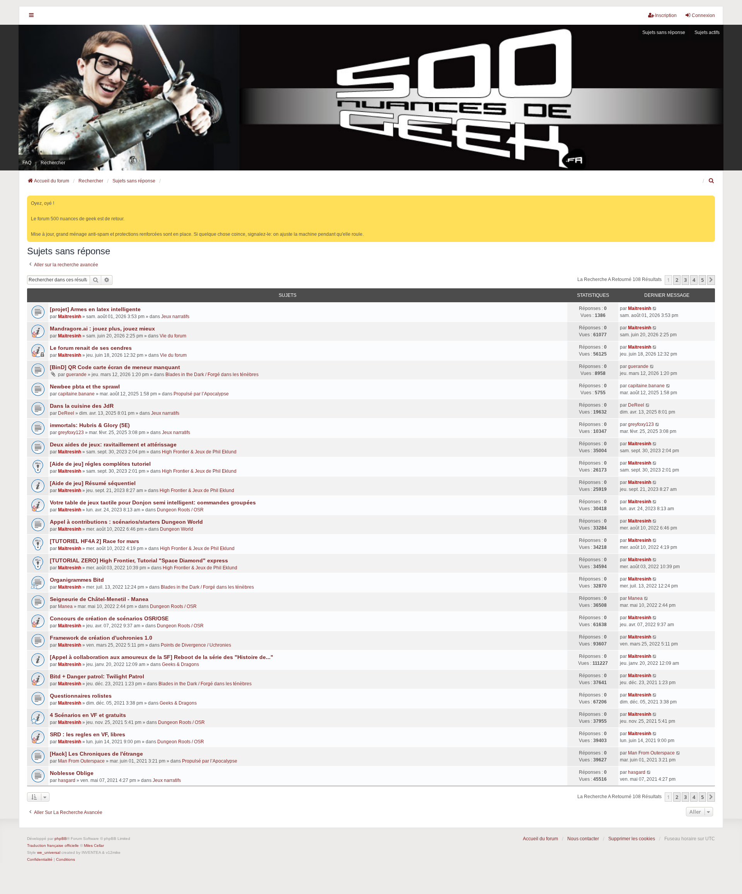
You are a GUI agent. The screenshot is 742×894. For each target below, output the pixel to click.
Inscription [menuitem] (666, 15)
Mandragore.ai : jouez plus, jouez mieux (102, 328)
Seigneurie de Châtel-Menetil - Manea (99, 599)
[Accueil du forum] (371, 97)
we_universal (48, 852)
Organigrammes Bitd (77, 580)
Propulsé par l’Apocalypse (201, 394)
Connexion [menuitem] (703, 15)
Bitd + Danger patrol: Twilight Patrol (97, 676)
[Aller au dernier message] (654, 308)
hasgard (66, 780)
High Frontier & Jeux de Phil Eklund (199, 452)
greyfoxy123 (71, 432)
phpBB (60, 838)
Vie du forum (173, 336)
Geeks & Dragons (180, 664)
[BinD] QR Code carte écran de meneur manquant (115, 367)
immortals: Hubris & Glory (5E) (90, 425)
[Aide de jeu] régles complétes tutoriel (100, 464)
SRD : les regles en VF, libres (87, 734)
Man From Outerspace (81, 761)
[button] (711, 279)
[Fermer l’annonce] (709, 200)
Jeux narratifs (175, 316)
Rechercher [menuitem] (53, 162)
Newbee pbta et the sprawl (85, 386)
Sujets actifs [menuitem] (707, 32)
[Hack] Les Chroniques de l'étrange (96, 754)
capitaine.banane (76, 394)
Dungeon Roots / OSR (180, 510)
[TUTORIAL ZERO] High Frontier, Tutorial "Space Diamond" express (139, 560)
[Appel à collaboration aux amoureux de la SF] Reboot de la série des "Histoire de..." (161, 657)
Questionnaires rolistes (81, 696)
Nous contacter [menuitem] (583, 838)
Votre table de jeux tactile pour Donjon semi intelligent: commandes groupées (153, 502)
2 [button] (677, 279)
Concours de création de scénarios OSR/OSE (109, 618)
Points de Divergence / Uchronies (196, 645)
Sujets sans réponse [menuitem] (663, 32)
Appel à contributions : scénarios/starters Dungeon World (126, 522)
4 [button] (694, 279)
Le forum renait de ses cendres (91, 348)
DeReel (66, 413)
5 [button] (702, 279)
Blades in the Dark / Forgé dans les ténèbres (212, 374)
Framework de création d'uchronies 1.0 (101, 638)
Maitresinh (69, 316)
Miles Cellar (94, 845)
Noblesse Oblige (72, 773)
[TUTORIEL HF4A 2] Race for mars (94, 541)
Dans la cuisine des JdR (82, 406)
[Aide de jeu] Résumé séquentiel (93, 483)
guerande (76, 374)
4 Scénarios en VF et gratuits (88, 715)
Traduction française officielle (53, 845)
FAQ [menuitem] (26, 162)
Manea (65, 606)
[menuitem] (711, 180)
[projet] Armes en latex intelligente (95, 309)
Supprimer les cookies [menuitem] (631, 838)
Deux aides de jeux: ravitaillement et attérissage (113, 444)
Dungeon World (176, 529)
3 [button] (685, 279)
